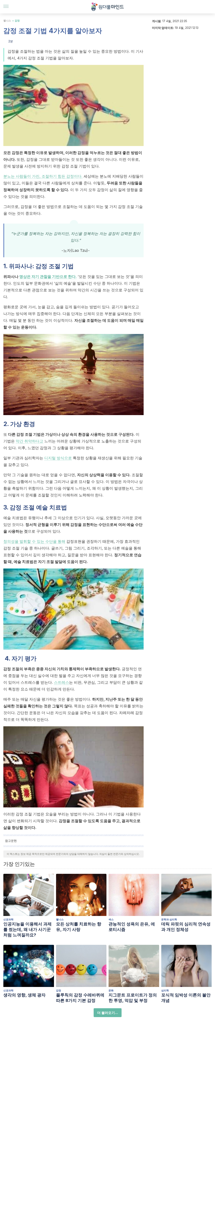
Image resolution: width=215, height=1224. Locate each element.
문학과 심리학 (169, 919)
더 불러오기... (107, 1013)
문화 (111, 990)
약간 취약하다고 (29, 441)
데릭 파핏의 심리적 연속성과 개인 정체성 (186, 926)
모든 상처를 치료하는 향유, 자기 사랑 (78, 926)
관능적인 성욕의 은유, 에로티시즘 (132, 926)
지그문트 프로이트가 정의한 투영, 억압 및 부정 (133, 997)
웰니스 (7, 20)
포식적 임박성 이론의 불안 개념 (186, 997)
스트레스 (61, 682)
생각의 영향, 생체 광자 (24, 994)
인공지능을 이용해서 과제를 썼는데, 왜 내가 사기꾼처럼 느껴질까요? (27, 929)
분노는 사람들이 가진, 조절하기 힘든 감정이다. (43, 176)
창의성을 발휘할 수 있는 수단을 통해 (34, 541)
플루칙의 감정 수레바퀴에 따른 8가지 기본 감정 (80, 997)
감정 (17, 20)
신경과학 (8, 919)
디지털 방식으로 (58, 458)
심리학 (165, 990)
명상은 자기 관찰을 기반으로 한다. (48, 276)
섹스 (111, 919)
